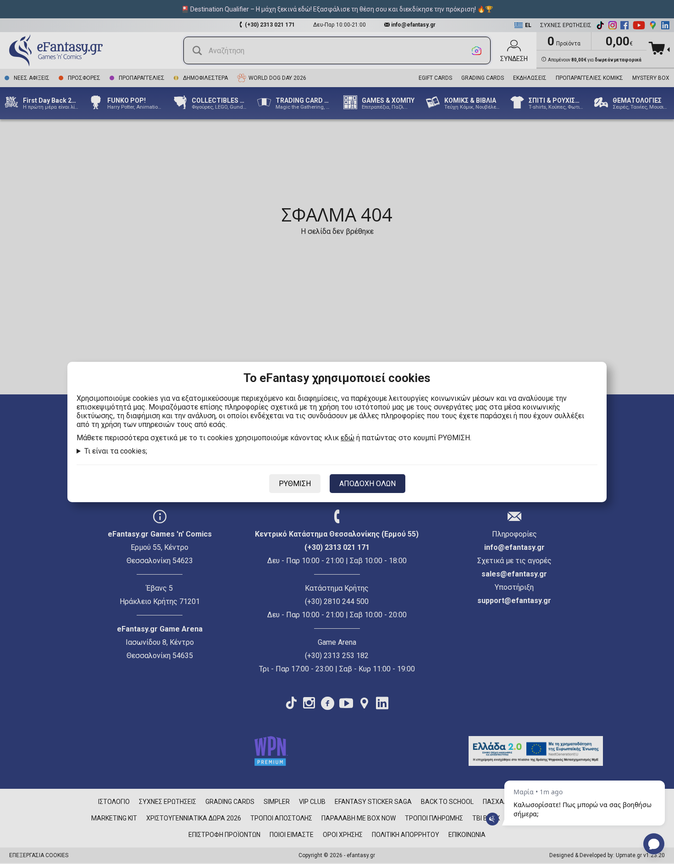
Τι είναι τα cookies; (115, 451)
